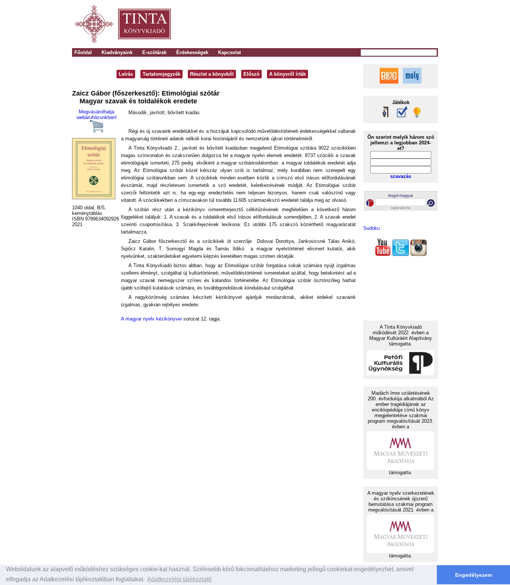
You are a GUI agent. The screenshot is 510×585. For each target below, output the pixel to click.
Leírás (126, 74)
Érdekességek (192, 52)
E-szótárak (154, 52)
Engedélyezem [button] (473, 575)
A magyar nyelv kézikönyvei (151, 319)
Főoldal (83, 52)
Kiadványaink (117, 52)
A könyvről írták (287, 74)
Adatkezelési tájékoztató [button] (179, 579)
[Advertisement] (334, 24)
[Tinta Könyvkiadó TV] (382, 254)
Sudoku (371, 228)
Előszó (251, 74)
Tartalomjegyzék (161, 74)
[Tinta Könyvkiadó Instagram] (418, 254)
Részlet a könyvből (212, 74)
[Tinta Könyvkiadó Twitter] (400, 254)
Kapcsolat (229, 52)
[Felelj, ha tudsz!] (416, 116)
